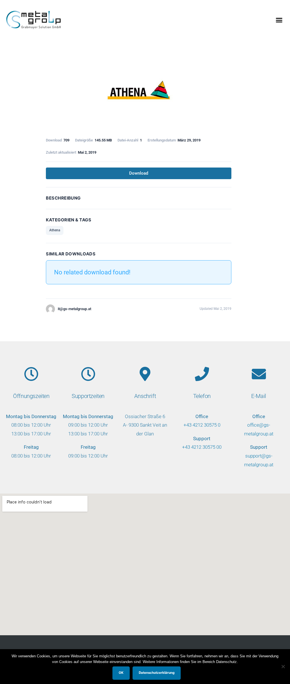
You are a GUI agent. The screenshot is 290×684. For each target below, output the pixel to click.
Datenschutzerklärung (156, 673)
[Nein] (283, 666)
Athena (54, 230)
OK (121, 673)
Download (138, 173)
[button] (279, 19)
